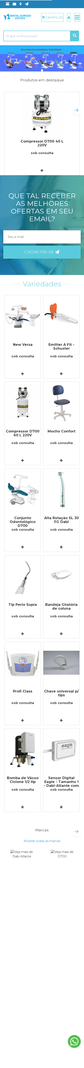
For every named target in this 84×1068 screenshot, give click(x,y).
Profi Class (22, 691)
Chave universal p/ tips (61, 693)
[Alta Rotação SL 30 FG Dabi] (61, 489)
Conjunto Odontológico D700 (23, 522)
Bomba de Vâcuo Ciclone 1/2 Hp (23, 780)
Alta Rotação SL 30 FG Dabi (61, 520)
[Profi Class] (23, 663)
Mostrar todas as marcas (42, 841)
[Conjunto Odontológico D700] (23, 489)
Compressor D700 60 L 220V (22, 433)
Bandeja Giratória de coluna (61, 606)
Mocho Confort (61, 431)
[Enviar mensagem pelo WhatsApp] (74, 1041)
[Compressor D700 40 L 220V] (42, 113)
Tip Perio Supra (22, 605)
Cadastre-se (40, 252)
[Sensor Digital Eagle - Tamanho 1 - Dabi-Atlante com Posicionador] (61, 749)
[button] (76, 110)
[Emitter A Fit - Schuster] (61, 316)
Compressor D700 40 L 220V (42, 143)
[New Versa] (23, 316)
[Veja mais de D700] (62, 860)
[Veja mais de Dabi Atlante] (21, 860)
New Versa (23, 345)
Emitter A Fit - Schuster (61, 347)
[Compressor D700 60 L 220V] (23, 403)
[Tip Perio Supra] (23, 576)
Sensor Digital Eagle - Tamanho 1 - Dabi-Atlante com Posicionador (61, 784)
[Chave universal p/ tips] (61, 663)
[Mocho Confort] (61, 403)
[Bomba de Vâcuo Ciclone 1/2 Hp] (23, 749)
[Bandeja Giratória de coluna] (61, 576)
